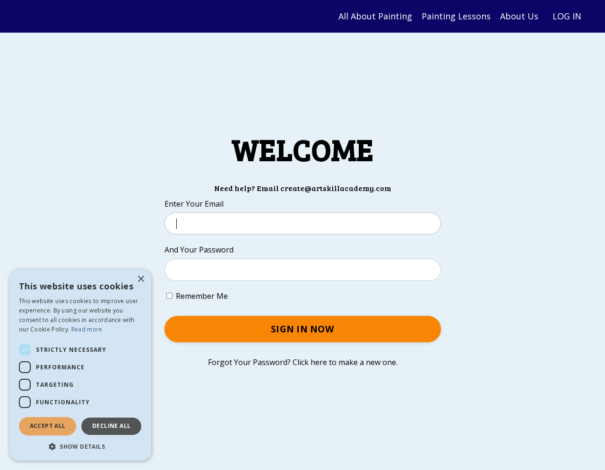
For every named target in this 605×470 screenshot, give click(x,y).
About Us (519, 16)
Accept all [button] (48, 426)
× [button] (140, 279)
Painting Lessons (456, 16)
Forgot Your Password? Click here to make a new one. (303, 362)
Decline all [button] (111, 426)
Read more (87, 329)
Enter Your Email (194, 204)
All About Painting (375, 16)
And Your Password (198, 249)
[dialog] (80, 365)
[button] (80, 446)
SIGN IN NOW (302, 328)
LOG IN (567, 16)
